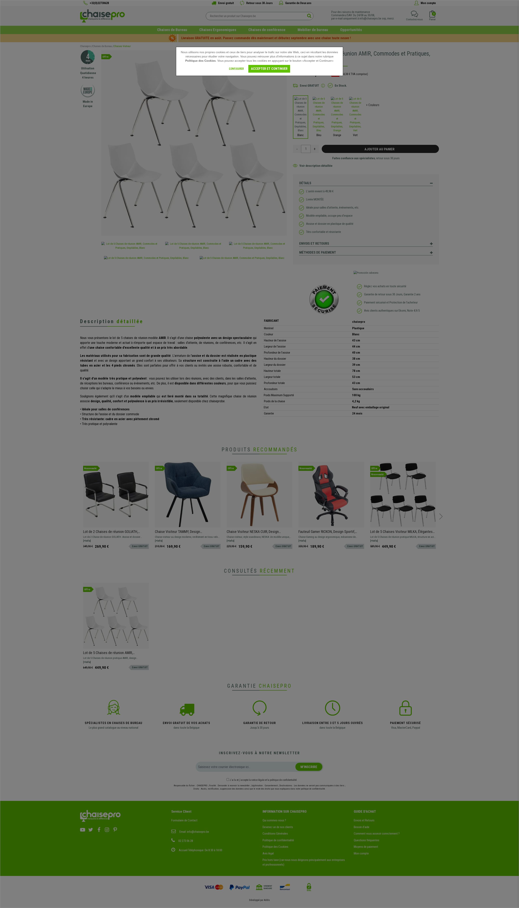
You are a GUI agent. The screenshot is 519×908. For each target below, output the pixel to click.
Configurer (236, 68)
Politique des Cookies (200, 60)
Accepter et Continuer (269, 69)
